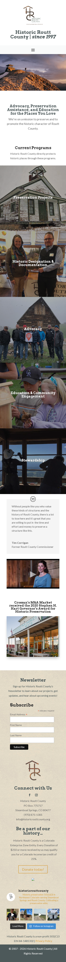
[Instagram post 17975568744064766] (13, 915)
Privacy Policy (44, 940)
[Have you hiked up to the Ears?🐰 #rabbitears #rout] (40, 915)
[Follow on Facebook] (29, 795)
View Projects (33, 206)
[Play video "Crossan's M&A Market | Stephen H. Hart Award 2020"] (33, 574)
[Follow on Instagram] (36, 795)
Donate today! (33, 869)
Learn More (33, 275)
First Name (16, 725)
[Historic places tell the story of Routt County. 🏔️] (54, 915)
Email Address (18, 714)
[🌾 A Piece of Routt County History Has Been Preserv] (26, 915)
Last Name (16, 735)
